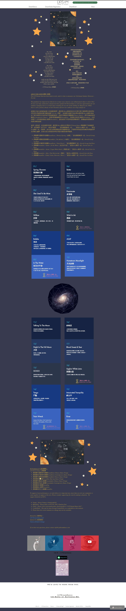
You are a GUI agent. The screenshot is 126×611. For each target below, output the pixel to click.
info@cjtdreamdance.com (62, 527)
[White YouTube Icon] (90, 541)
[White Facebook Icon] (54, 541)
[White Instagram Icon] (72, 541)
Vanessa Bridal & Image (37, 522)
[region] (63, 28)
